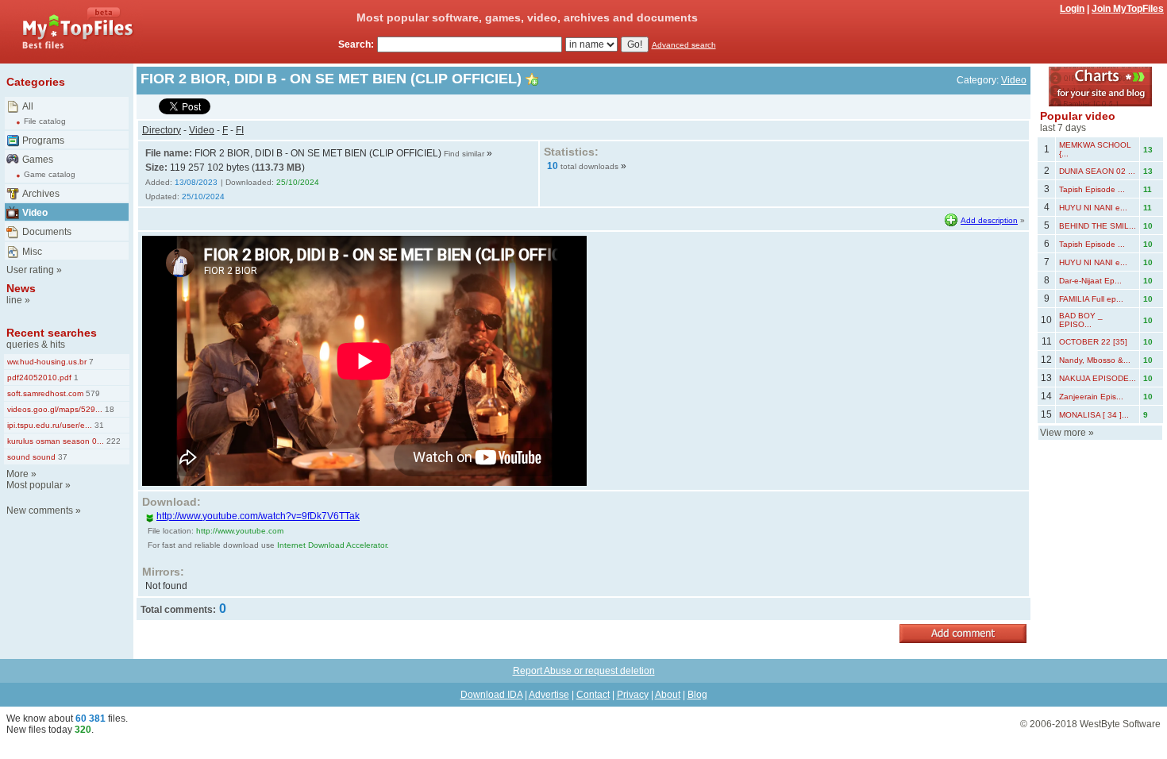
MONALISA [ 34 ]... (1094, 414)
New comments (39, 510)
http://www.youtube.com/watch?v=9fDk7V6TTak (258, 516)
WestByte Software (1120, 724)
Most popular (34, 485)
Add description (989, 220)
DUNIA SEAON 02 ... (1097, 171)
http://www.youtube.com (239, 530)
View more (1063, 432)
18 (108, 409)
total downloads (589, 166)
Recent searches (51, 332)
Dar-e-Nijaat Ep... (1090, 280)
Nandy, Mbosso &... (1094, 360)
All (27, 106)
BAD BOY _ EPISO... (1081, 320)
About (667, 694)
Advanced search (684, 44)
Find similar (464, 153)
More (17, 474)
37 (61, 457)
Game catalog (49, 174)
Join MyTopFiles (1128, 8)
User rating (30, 269)
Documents (46, 231)
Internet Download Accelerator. (333, 545)
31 (98, 425)
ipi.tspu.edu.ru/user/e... (49, 425)
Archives (41, 193)
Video (35, 212)
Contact (593, 694)
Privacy (633, 694)
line (14, 300)
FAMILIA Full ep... (1091, 299)
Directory (161, 130)
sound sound (31, 457)
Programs (43, 140)
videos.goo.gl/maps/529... (54, 409)
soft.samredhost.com (45, 393)
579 (91, 393)
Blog (697, 694)
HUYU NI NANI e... (1093, 207)
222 (112, 441)
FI (240, 130)
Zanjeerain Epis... (1091, 396)
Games (37, 159)
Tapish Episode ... (1092, 189)
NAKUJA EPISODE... (1097, 378)
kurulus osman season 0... (55, 441)
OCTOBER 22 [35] (1093, 341)
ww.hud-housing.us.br (47, 361)
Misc (32, 251)
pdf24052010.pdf (39, 377)
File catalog (45, 121)
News (21, 288)
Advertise (549, 694)
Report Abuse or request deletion (584, 670)
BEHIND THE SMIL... (1097, 226)
